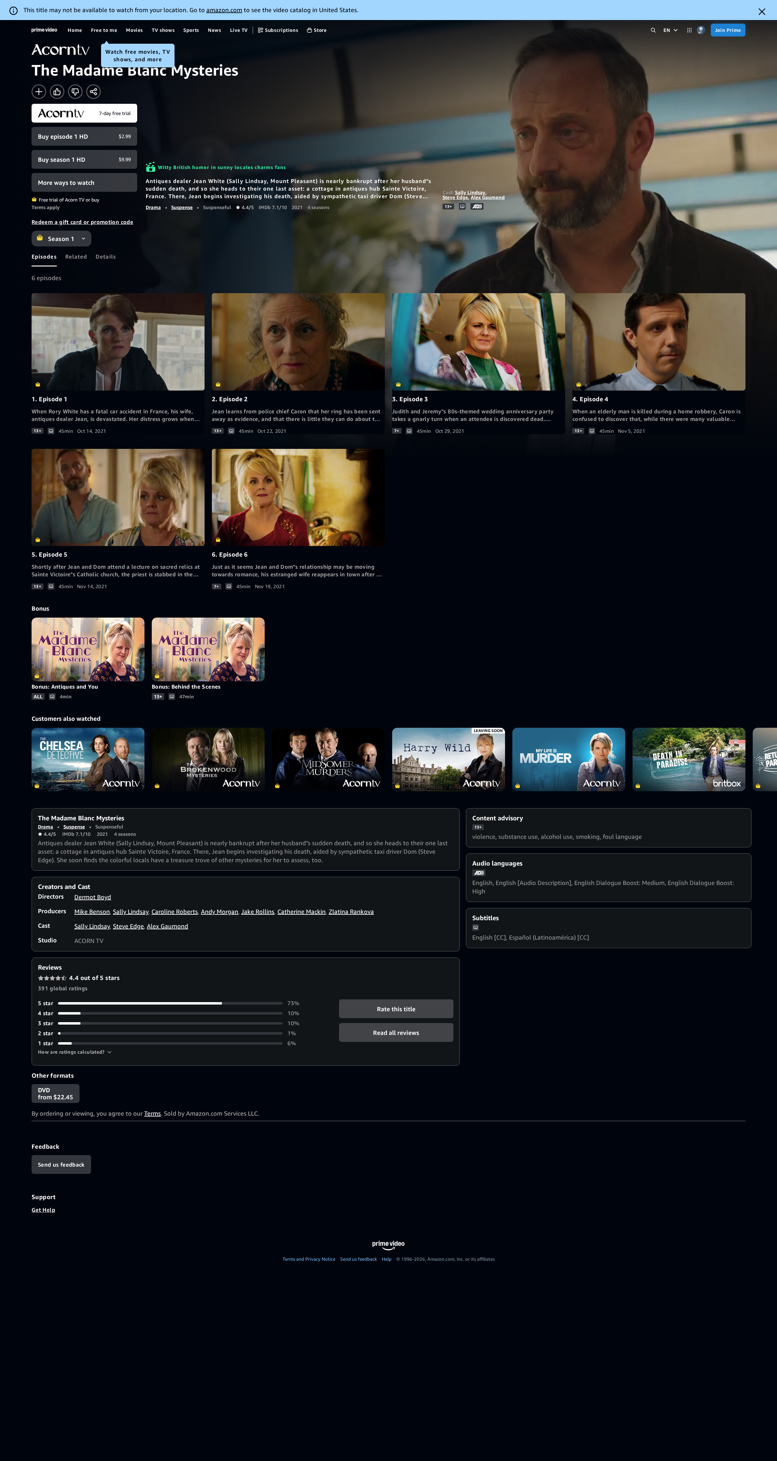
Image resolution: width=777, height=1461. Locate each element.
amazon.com (224, 9)
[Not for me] (75, 91)
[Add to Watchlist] (39, 91)
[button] (75, 1051)
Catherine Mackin (301, 911)
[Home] (44, 30)
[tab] (44, 256)
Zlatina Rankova (351, 911)
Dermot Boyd (92, 896)
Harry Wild (448, 759)
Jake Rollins (257, 911)
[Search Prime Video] (653, 30)
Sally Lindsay (470, 192)
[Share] (93, 91)
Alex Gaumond (488, 197)
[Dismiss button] (762, 11)
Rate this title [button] (396, 1008)
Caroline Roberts (174, 911)
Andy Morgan (219, 911)
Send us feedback (358, 1259)
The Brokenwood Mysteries (208, 759)
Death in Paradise (689, 759)
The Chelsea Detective (88, 759)
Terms (152, 1113)
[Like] (57, 91)
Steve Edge (455, 197)
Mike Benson (92, 911)
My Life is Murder (568, 759)
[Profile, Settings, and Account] (701, 30)
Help (387, 1259)
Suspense (182, 207)
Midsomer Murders (328, 759)
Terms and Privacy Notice (309, 1259)
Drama (153, 207)
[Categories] (689, 30)
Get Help (43, 1209)
